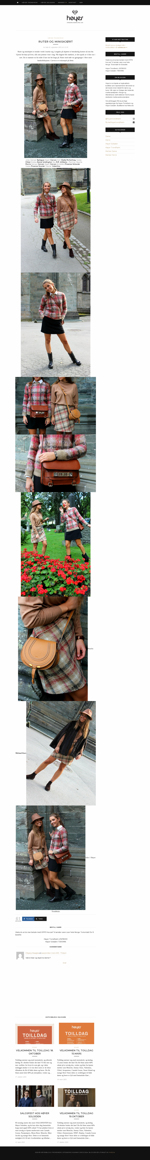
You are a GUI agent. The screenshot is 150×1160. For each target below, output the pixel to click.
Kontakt (72, 2)
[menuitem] (17, 2)
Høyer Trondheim (30, 2)
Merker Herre (111, 155)
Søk (81, 2)
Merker (61, 2)
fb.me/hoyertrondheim (115, 122)
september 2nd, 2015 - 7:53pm (54, 953)
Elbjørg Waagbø (32, 953)
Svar (64, 963)
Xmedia (112, 1152)
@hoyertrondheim (113, 119)
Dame (108, 136)
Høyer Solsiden (48, 2)
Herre (108, 140)
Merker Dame (111, 151)
